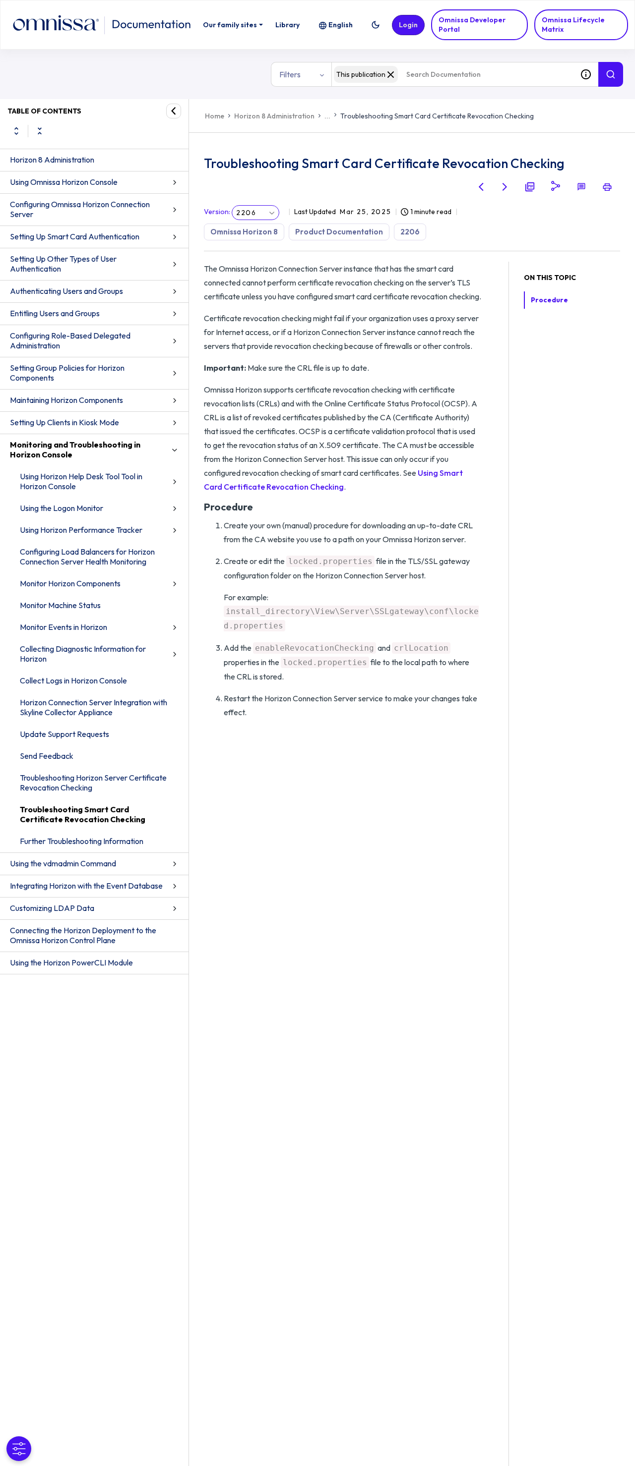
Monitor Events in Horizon (63, 627)
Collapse (40, 131)
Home (214, 116)
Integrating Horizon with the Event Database (86, 886)
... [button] (327, 116)
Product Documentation (339, 231)
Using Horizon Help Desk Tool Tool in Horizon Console (81, 481)
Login (408, 24)
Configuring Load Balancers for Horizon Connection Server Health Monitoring (87, 556)
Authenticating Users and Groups (66, 291)
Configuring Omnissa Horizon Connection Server (80, 209)
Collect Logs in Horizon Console (73, 680)
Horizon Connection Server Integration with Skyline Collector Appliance (93, 707)
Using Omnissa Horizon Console (64, 182)
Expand (16, 131)
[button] (375, 25)
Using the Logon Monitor (61, 508)
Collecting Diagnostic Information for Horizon (83, 654)
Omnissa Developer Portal (472, 24)
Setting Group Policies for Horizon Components (67, 373)
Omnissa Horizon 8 (244, 231)
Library (287, 24)
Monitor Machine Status (60, 605)
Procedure (549, 299)
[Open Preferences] (18, 1448)
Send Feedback (46, 756)
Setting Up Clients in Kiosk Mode (64, 422)
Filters (290, 74)
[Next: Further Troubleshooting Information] (505, 187)
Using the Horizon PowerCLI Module (71, 962)
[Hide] (173, 111)
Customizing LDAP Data (52, 908)
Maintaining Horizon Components (66, 400)
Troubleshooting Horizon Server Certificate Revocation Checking (93, 782)
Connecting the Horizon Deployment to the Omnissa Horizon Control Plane (83, 935)
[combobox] (452, 74)
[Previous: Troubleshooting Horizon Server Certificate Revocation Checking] (481, 187)
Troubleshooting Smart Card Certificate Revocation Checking (82, 814)
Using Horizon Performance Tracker (81, 530)
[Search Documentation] (610, 74)
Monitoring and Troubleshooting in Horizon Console (75, 449)
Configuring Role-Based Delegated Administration (70, 340)
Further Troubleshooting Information (81, 841)
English (340, 24)
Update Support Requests (64, 734)
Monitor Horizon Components (70, 583)
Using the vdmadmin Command (63, 863)
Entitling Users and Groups (55, 313)
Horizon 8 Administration (52, 160)
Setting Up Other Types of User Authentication (63, 264)
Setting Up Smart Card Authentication (74, 236)
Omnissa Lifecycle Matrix (573, 24)
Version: (217, 211)
